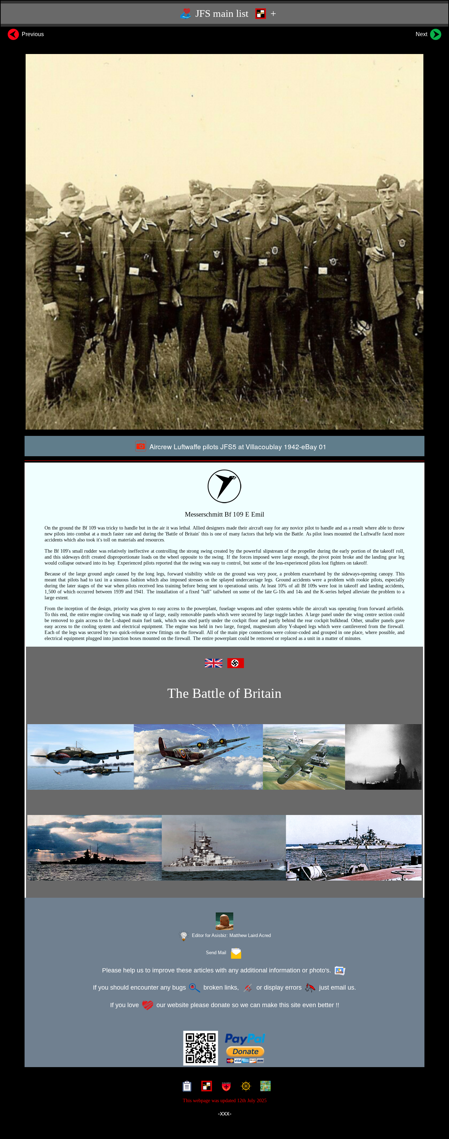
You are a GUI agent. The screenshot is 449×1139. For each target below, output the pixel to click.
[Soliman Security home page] (225, 1086)
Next (422, 34)
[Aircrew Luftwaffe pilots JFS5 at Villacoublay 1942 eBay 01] (224, 242)
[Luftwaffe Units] (205, 1086)
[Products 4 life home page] (264, 1086)
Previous (32, 34)
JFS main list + (234, 13)
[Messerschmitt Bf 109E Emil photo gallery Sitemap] (185, 1086)
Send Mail (217, 952)
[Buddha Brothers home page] (244, 1086)
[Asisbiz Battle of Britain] (224, 757)
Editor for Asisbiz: (230, 935)
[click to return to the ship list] (224, 848)
